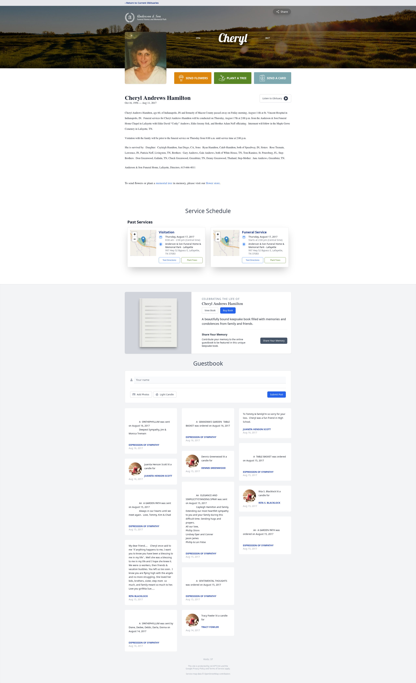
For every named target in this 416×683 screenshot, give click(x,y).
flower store (213, 183)
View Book (210, 310)
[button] (143, 239)
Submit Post (276, 394)
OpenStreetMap (211, 673)
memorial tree (164, 183)
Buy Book (228, 310)
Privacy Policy (199, 668)
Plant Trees (192, 260)
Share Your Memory (274, 340)
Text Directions (169, 260)
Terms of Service (216, 668)
